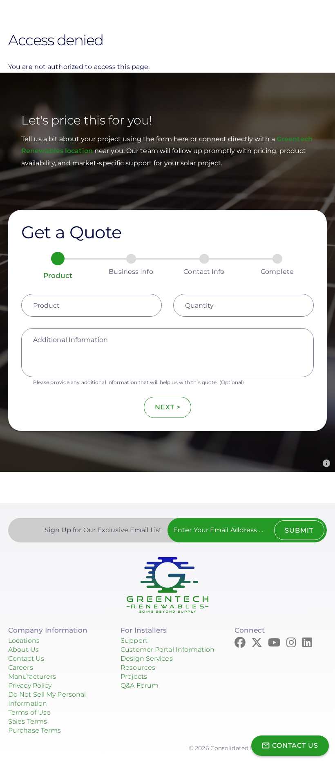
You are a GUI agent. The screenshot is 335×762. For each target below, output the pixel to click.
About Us (23, 649)
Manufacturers (32, 676)
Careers (20, 667)
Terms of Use (29, 712)
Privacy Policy (29, 685)
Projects (134, 676)
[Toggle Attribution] (326, 463)
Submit (299, 530)
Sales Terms (27, 721)
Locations (24, 640)
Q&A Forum (140, 685)
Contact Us (26, 658)
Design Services (147, 658)
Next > (168, 407)
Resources (138, 667)
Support (134, 640)
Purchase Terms (34, 730)
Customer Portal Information (167, 649)
